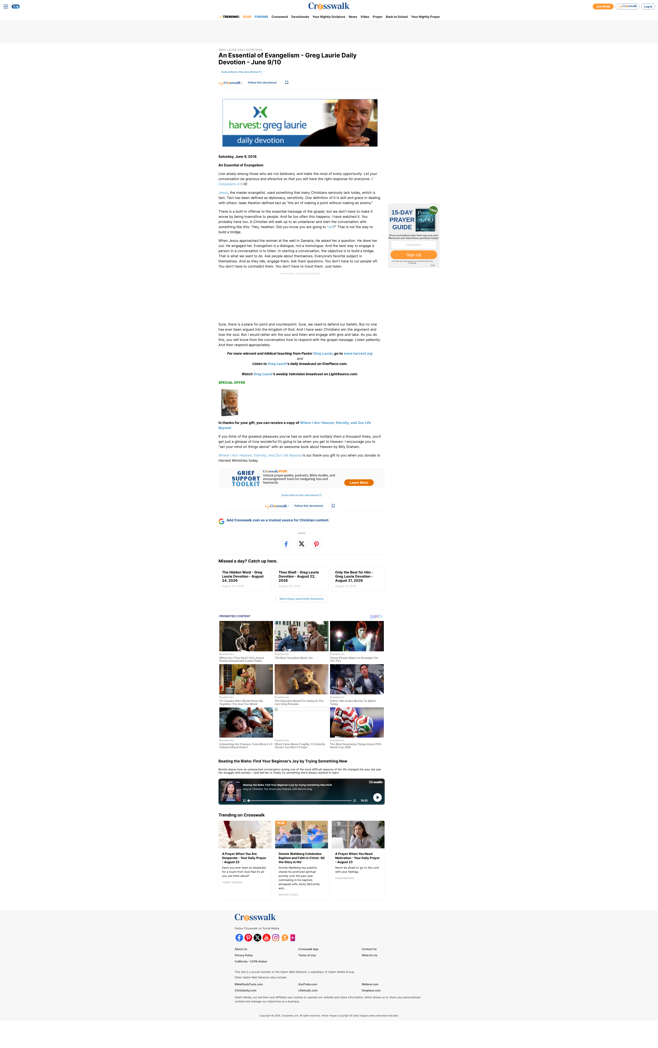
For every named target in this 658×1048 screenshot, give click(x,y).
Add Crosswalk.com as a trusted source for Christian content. (278, 520)
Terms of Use (307, 955)
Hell (330, 227)
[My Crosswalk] (627, 6)
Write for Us (369, 955)
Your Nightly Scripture (329, 17)
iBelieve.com (370, 984)
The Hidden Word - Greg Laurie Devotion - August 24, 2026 (243, 579)
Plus (247, 17)
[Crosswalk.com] (329, 6)
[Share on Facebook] (286, 544)
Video (365, 17)
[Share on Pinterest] (317, 544)
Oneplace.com (371, 990)
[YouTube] (266, 938)
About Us (241, 949)
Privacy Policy (244, 955)
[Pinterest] (248, 938)
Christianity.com (245, 990)
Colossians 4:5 (230, 184)
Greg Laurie (322, 353)
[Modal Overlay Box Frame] (301, 478)
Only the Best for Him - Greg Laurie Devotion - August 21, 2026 (354, 579)
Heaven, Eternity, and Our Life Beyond (270, 455)
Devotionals (300, 17)
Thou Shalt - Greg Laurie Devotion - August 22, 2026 (299, 579)
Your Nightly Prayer (425, 17)
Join (603, 6)
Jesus (223, 193)
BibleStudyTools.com (249, 984)
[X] (257, 938)
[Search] (15, 6)
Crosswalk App (308, 949)
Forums (261, 17)
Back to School (397, 17)
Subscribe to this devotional (239, 72)
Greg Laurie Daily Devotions (240, 49)
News (353, 17)
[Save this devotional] (287, 82)
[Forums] (285, 938)
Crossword (280, 17)
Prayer (377, 17)
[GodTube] (294, 938)
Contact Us (369, 949)
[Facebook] (239, 938)
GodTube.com (307, 984)
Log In (648, 6)
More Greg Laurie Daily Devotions (302, 598)
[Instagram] (275, 938)
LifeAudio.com (308, 990)
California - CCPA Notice (251, 961)
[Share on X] (301, 544)
